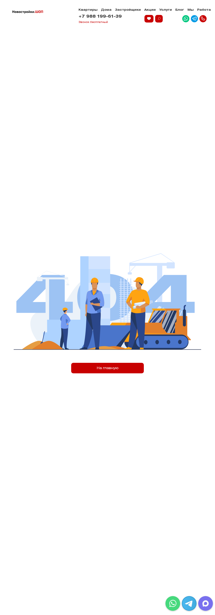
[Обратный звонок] (203, 18)
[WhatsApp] (172, 603)
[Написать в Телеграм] (194, 18)
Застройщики (128, 10)
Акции (150, 10)
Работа (204, 10)
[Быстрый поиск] (159, 19)
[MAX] (205, 603)
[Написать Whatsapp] (185, 18)
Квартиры (88, 10)
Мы (190, 10)
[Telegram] (189, 603)
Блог (179, 10)
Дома (106, 10)
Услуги (165, 10)
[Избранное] (148, 19)
